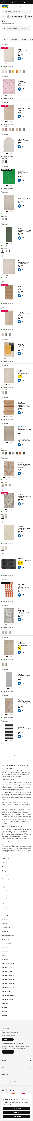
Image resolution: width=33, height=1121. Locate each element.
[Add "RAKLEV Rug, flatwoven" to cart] (19, 412)
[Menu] (29, 6)
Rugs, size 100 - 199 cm (8, 979)
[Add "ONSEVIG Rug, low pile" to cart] (19, 504)
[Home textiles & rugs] (4, 17)
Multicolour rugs (6, 939)
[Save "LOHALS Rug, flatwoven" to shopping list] (23, 295)
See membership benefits (8, 1035)
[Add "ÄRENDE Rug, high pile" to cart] (19, 58)
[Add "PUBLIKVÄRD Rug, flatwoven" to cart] (19, 595)
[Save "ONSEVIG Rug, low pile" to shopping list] (23, 504)
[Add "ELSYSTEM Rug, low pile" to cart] (19, 353)
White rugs (4, 1007)
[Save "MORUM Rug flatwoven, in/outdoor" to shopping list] (23, 238)
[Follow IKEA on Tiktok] (14, 1090)
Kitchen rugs (5, 923)
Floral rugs (4, 895)
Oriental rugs (5, 951)
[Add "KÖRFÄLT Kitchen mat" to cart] (19, 683)
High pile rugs (5, 919)
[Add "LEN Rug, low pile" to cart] (19, 269)
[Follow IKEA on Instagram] (6, 1090)
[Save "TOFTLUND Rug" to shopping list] (23, 146)
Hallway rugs (5, 915)
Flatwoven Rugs (6, 891)
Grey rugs (4, 911)
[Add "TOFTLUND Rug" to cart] (19, 146)
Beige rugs (4, 862)
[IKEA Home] (5, 6)
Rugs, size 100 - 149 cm (8, 975)
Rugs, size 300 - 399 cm (8, 995)
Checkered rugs (6, 879)
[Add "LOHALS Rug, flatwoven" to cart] (19, 295)
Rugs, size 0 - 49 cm (7, 967)
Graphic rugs (5, 903)
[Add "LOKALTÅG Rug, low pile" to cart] (19, 619)
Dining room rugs (6, 887)
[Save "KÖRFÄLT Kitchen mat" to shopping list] (23, 683)
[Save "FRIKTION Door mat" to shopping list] (23, 567)
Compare (5, 44)
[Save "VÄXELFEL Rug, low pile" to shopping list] (23, 535)
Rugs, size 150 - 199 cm (8, 983)
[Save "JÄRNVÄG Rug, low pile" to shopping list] (23, 473)
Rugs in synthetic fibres (8, 963)
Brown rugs (5, 875)
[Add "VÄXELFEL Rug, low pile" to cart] (19, 535)
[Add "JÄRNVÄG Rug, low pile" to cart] (19, 473)
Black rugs (4, 866)
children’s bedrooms (9, 792)
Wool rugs (4, 1011)
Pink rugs (4, 955)
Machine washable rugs (8, 935)
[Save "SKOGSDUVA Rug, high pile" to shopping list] (23, 180)
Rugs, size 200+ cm (7, 991)
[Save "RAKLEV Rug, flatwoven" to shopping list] (23, 412)
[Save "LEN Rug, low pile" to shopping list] (23, 269)
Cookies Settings (16, 1116)
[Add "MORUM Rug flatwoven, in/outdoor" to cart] (19, 238)
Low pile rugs (5, 931)
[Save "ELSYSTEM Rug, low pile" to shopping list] (23, 353)
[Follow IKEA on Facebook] (3, 1090)
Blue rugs (4, 871)
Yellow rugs (4, 1015)
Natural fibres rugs (6, 943)
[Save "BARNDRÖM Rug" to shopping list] (23, 89)
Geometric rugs (6, 899)
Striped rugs (5, 1003)
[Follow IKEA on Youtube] (10, 1090)
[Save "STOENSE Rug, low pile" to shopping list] (23, 116)
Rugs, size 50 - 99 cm (7, 999)
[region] (16, 1107)
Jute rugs (4, 809)
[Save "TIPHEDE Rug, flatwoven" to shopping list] (23, 380)
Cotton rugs (5, 883)
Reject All (16, 1112)
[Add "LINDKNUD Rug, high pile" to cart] (19, 206)
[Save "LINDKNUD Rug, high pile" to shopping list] (23, 206)
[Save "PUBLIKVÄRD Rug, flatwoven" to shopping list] (23, 595)
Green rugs (4, 907)
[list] (16, 17)
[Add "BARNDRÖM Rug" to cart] (19, 89)
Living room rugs (6, 927)
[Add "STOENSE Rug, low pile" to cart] (19, 116)
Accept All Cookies (16, 1108)
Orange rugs (5, 947)
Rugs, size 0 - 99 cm (7, 971)
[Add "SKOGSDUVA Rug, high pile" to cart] (19, 180)
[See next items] (31, 16)
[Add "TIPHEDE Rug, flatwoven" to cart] (19, 380)
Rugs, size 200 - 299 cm (8, 987)
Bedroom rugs (5, 858)
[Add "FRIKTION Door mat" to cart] (19, 567)
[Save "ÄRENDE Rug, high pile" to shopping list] (23, 58)
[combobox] (16, 12)
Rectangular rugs (6, 959)
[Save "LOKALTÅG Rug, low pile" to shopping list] (23, 619)
